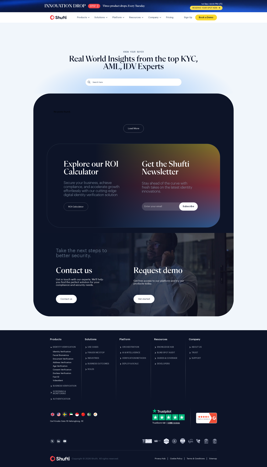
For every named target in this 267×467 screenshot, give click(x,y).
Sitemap (213, 459)
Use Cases (93, 347)
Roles (91, 369)
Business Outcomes (98, 364)
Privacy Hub (160, 459)
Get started (144, 299)
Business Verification (64, 386)
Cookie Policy (176, 459)
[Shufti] (58, 17)
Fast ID (56, 377)
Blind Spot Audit (166, 353)
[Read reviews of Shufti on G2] (206, 418)
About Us (197, 347)
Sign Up (188, 17)
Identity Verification (64, 347)
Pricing (169, 17)
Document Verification (63, 359)
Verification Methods (134, 358)
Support (196, 358)
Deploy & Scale (130, 364)
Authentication (61, 399)
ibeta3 (147, 441)
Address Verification (62, 362)
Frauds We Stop (96, 353)
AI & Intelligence (131, 353)
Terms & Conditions (196, 459)
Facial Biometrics (61, 355)
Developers (163, 364)
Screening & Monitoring (59, 393)
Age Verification (60, 366)
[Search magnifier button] (89, 82)
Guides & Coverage (167, 358)
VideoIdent (58, 381)
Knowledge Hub (165, 347)
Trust (195, 353)
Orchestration (130, 347)
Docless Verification (62, 373)
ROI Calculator (76, 207)
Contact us (66, 299)
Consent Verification (62, 370)
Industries (93, 358)
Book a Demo (206, 17)
